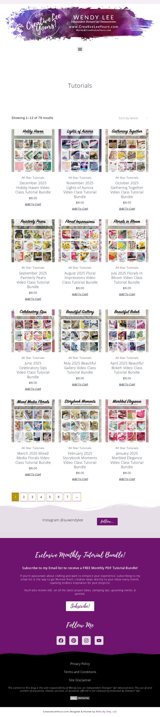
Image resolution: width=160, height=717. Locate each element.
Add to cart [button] (33, 204)
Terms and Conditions (80, 672)
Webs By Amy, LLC (106, 711)
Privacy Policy (80, 664)
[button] (80, 49)
